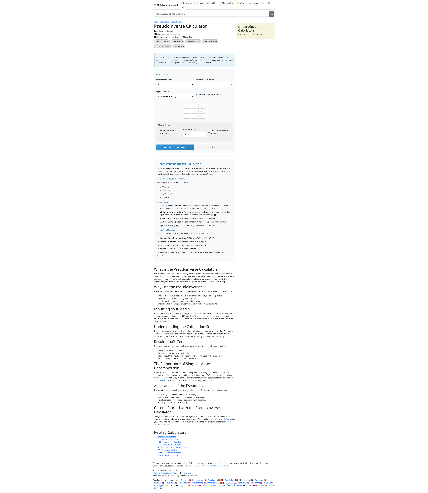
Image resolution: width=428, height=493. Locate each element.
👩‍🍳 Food (199, 3)
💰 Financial (187, 3)
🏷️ (263, 3)
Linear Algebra (176, 22)
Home (156, 22)
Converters (186, 473)
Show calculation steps (208, 94)
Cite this (159, 37)
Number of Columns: (205, 79)
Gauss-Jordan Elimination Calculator (173, 447)
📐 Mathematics (226, 3)
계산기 (156, 488)
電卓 (270, 485)
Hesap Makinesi (213, 483)
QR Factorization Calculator (169, 450)
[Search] (271, 14)
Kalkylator (161, 485)
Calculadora (213, 480)
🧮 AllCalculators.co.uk (166, 4)
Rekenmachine (209, 485)
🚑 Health (211, 3)
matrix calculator (161, 41)
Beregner (185, 480)
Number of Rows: (164, 79)
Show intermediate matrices (219, 131)
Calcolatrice (198, 480)
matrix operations (210, 41)
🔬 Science (253, 3)
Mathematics (164, 22)
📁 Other (241, 3)
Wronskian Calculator (167, 437)
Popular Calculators (162, 473)
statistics (161, 380)
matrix (162, 276)
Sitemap (176, 473)
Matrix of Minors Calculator (169, 453)
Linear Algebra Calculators (208, 466)
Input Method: (162, 91)
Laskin (172, 485)
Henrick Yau (168, 31)
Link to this (173, 37)
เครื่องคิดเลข (237, 485)
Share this (187, 37)
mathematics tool (193, 41)
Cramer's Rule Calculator (168, 439)
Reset (214, 147)
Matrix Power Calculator (168, 455)
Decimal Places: (190, 129)
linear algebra (177, 41)
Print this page (162, 34)
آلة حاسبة (223, 485)
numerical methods (162, 46)
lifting (226, 419)
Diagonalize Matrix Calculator (170, 445)
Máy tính (183, 485)
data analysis (179, 46)
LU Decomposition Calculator (170, 442)
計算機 (249, 485)
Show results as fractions (167, 131)
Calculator (245, 480)
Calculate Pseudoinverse (175, 147)
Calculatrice (197, 483)
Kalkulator (228, 483)
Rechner (195, 485)
